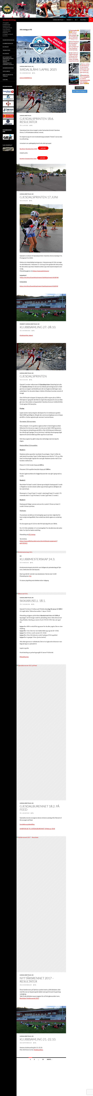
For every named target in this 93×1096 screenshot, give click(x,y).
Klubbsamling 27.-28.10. (38, 327)
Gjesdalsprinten (33, 376)
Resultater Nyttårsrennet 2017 (29, 998)
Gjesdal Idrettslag (9, 20)
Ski (75, 19)
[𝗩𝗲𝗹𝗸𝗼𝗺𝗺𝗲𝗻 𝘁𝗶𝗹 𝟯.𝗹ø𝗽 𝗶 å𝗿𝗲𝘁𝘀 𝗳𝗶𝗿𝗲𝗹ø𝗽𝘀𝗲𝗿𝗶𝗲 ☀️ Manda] (85, 35)
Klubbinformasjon (8, 43)
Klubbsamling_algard (26, 335)
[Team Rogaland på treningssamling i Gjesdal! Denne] (74, 46)
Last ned (43, 148)
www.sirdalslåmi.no (26, 78)
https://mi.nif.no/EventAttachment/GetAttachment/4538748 (39, 277)
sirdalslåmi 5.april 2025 (38, 69)
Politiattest (6, 53)
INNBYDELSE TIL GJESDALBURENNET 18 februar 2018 (37, 828)
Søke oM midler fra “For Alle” (8, 75)
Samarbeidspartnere (8, 67)
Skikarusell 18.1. (33, 601)
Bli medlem (6, 46)
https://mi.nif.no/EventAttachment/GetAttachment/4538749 (39, 286)
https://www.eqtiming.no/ (41, 271)
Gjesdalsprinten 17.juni (39, 197)
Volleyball (83, 19)
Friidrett (69, 19)
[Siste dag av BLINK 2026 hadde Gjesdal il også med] (74, 79)
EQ (30, 576)
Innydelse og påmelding (27, 824)
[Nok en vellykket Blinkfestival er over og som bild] (85, 68)
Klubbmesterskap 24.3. (37, 559)
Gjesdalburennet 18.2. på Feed (39, 807)
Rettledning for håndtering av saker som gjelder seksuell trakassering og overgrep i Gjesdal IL (8, 60)
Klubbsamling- (38, 1050)
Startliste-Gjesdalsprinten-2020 (28, 158)
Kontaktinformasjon (8, 40)
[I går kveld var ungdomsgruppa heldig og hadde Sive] (74, 57)
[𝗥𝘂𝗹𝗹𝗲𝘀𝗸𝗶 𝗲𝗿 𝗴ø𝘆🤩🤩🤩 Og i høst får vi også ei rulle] (74, 68)
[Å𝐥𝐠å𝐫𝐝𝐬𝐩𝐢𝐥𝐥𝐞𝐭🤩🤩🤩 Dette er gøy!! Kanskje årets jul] (74, 35)
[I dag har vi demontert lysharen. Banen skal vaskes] (85, 46)
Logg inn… (5, 79)
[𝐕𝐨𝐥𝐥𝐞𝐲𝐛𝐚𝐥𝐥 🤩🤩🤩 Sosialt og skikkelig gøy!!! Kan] (85, 57)
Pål (34, 73)
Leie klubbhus (6, 71)
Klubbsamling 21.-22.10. (38, 1039)
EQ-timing (32, 534)
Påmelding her (24, 657)
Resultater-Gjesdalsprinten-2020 (28, 148)
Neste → (49, 1059)
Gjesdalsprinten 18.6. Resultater (37, 120)
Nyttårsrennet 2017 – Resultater (37, 979)
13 (43, 1059)
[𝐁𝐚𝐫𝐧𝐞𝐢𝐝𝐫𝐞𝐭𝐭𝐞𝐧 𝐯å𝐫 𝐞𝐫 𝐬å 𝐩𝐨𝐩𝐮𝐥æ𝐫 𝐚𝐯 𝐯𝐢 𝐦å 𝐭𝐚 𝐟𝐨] (85, 79)
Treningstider (6, 50)
